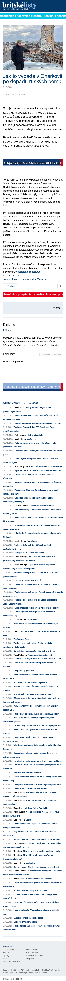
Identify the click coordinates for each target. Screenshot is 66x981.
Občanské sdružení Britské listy (33, 970)
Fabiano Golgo (21, 556)
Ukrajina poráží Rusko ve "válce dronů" (31, 788)
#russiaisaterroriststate (27, 271)
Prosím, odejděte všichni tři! (40, 654)
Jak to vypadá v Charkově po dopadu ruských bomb (36, 866)
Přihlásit (7, 330)
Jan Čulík (18, 851)
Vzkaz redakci (32, 952)
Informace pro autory (34, 955)
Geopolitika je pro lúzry (24, 670)
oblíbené (58, 354)
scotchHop (32, 438)
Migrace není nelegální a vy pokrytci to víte (41, 851)
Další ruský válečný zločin (25, 921)
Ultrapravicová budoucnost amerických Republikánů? (37, 784)
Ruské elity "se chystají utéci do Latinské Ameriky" (36, 713)
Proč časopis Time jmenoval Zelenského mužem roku (37, 839)
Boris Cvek (20, 407)
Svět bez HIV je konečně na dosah (28, 917)
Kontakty (6, 952)
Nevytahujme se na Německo (39, 878)
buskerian (30, 863)
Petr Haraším (21, 435)
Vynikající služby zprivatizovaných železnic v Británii (38, 470)
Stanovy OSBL (32, 949)
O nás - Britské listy (11, 949)
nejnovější (45, 354)
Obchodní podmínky (11, 961)
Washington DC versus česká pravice (30, 682)
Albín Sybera (19, 811)
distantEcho (32, 619)
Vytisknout (11, 286)
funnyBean (32, 541)
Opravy (6, 955)
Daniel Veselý (20, 870)
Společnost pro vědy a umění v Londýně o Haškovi (37, 607)
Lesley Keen (20, 438)
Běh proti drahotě (35, 435)
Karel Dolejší (19, 792)
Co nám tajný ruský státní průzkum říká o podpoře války (38, 725)
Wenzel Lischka (22, 505)
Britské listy (27, 6)
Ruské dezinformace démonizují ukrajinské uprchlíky (38, 423)
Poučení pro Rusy (21, 639)
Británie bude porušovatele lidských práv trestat (35, 651)
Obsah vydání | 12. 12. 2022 (20, 403)
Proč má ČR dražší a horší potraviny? (45, 466)
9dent (28, 819)
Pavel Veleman (20, 654)
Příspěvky (30, 958)
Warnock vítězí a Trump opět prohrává (30, 890)
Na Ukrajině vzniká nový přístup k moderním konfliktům (38, 760)
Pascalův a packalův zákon (42, 505)
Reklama (7, 958)
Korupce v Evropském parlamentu (30, 552)
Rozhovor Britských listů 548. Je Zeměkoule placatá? (38, 658)
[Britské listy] (33, 163)
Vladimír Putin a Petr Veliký (36, 808)
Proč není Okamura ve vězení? (28, 580)
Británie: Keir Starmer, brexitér (27, 772)
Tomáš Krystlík (21, 466)
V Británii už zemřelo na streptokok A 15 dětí (33, 694)
